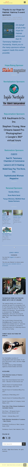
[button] (24, 444)
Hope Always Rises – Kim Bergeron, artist (6, 217)
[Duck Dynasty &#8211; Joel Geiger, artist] (7, 230)
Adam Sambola (17, 365)
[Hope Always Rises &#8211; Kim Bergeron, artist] (7, 212)
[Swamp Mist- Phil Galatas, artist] (18, 212)
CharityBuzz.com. (7, 322)
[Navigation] (25, 2)
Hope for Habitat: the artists (15, 19)
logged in (12, 257)
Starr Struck (13, 315)
